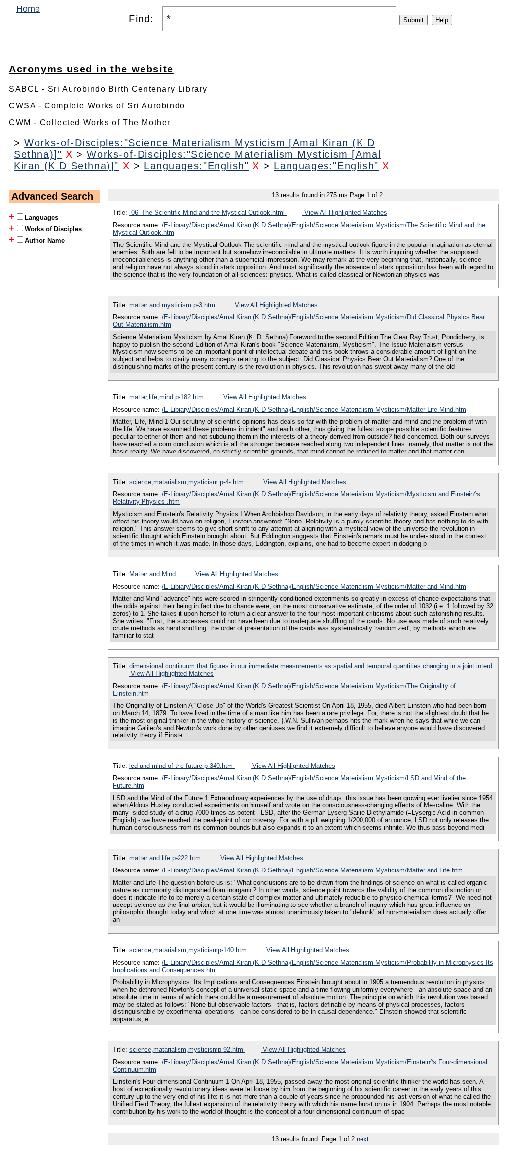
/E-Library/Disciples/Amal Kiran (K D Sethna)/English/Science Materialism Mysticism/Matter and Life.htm (312, 870)
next (363, 1139)
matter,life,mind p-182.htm (167, 397)
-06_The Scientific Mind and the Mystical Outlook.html (208, 212)
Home (28, 9)
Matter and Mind (153, 574)
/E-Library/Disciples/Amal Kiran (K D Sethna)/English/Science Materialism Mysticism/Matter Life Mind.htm (314, 409)
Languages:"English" (196, 165)
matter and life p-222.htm (166, 858)
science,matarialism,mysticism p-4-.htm (187, 482)
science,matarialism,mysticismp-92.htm (187, 1049)
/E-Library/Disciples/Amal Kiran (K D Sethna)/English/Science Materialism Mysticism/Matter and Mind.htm (314, 586)
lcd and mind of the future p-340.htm (182, 765)
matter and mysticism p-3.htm (173, 305)
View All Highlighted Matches (344, 212)
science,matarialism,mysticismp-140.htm (189, 950)
